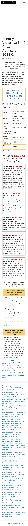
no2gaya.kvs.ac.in (18, 137)
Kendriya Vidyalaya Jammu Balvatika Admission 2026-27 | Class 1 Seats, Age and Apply (13, 467)
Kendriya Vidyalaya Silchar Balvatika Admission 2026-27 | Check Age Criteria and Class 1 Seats (13, 414)
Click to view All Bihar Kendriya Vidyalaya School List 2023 (14, 94)
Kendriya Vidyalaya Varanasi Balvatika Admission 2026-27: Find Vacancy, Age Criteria (13, 394)
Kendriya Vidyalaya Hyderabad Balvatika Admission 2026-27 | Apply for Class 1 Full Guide (13, 454)
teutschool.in (19, 523)
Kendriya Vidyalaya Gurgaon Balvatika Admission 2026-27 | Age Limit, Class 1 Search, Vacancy (13, 421)
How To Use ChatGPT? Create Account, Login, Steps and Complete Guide (13, 375)
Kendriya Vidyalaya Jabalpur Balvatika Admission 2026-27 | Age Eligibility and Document (13, 474)
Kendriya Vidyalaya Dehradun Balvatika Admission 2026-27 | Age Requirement (13, 507)
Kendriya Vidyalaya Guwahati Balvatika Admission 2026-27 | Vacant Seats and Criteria (12, 487)
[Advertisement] (14, 23)
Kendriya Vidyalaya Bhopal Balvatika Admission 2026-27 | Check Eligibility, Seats (13, 514)
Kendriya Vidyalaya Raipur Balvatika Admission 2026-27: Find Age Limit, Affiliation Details (13, 401)
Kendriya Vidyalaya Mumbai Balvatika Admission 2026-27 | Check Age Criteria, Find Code (12, 428)
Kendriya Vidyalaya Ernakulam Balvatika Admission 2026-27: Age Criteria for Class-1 (13, 388)
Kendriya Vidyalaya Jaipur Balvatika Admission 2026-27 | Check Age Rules (13, 461)
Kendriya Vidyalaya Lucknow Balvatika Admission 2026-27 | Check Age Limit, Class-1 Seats (12, 441)
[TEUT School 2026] (8, 2)
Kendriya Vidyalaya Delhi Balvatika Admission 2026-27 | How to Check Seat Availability (13, 481)
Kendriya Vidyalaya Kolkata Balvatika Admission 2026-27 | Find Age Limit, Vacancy (13, 447)
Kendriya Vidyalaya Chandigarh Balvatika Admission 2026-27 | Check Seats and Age (12, 494)
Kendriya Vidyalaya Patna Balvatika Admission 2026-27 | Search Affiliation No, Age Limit (13, 434)
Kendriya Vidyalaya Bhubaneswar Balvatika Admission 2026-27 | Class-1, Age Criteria (12, 501)
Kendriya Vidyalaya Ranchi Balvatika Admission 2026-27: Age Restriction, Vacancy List (13, 408)
